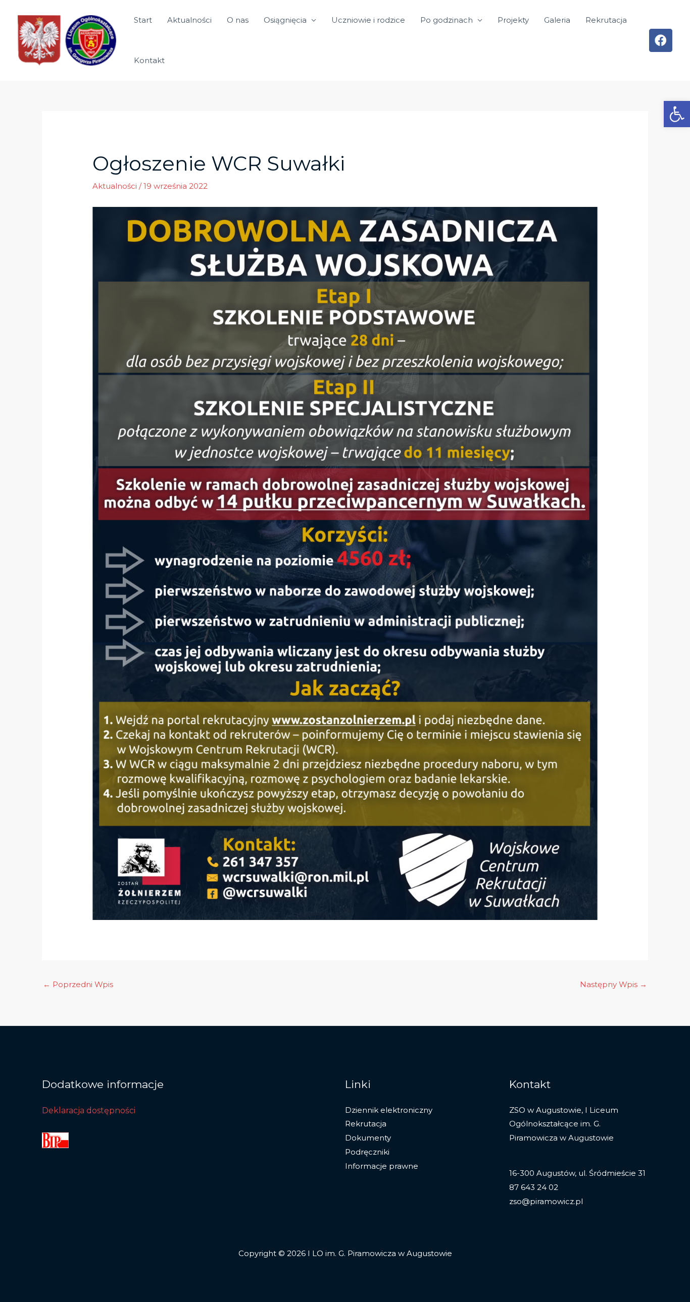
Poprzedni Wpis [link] (78, 984)
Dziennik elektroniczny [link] (388, 1110)
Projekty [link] (513, 20)
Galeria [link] (557, 20)
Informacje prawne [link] (381, 1166)
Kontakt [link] (149, 60)
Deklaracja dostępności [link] (88, 1110)
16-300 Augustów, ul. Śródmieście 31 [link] (577, 1173)
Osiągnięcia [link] (285, 20)
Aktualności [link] (189, 20)
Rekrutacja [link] (606, 20)
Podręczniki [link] (367, 1152)
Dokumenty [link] (368, 1138)
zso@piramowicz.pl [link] (546, 1201)
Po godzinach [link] (446, 20)
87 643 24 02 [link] (533, 1187)
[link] (677, 114)
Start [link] (143, 20)
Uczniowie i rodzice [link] (368, 20)
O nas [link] (238, 20)
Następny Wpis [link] (613, 984)
